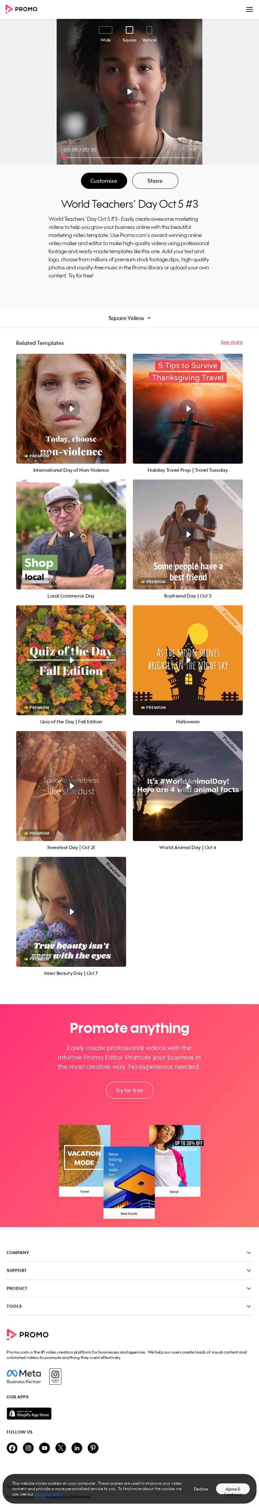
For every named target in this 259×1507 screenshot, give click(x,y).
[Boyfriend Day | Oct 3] (188, 534)
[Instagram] (55, 1376)
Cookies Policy (48, 1494)
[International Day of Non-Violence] (71, 409)
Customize (104, 180)
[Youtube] (44, 1448)
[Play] (129, 92)
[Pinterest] (93, 1448)
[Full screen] (193, 147)
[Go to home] (23, 10)
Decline (201, 1488)
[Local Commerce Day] (71, 534)
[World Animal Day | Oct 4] (188, 786)
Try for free (129, 1090)
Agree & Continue (232, 1490)
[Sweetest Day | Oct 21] (71, 786)
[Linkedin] (76, 1448)
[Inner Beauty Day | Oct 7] (71, 912)
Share (155, 180)
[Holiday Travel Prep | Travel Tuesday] (188, 409)
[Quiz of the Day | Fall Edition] (71, 660)
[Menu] (249, 9)
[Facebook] (24, 1376)
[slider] (63, 157)
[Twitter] (60, 1448)
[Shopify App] (129, 1414)
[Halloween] (188, 660)
